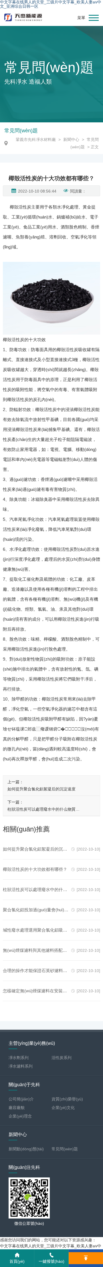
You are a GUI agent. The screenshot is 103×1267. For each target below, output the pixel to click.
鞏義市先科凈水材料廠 (36, 139)
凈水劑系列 (19, 1057)
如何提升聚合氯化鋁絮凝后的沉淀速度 (41, 789)
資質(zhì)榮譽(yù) (67, 1099)
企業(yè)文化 (63, 1107)
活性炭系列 (62, 1057)
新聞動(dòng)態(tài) (26, 1149)
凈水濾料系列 (21, 1066)
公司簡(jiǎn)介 (21, 1099)
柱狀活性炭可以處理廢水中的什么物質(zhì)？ (41, 810)
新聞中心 (71, 139)
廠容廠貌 (17, 1107)
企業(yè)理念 (20, 1116)
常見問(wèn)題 (65, 1149)
